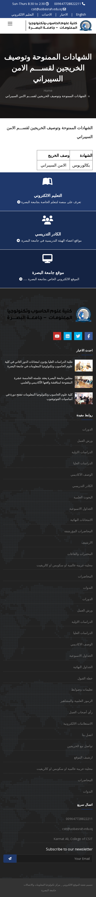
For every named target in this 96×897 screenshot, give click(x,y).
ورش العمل (85, 440)
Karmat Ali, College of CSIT (73, 839)
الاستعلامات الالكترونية (78, 723)
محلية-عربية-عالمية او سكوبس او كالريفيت (65, 565)
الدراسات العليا (83, 463)
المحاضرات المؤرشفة (78, 531)
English (81, 14)
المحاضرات (85, 576)
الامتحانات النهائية (81, 520)
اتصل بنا (87, 735)
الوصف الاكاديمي (82, 474)
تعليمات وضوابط (82, 689)
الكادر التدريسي (82, 486)
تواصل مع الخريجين (80, 746)
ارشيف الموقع (83, 757)
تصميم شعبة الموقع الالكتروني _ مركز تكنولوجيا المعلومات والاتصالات (58, 884)
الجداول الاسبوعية (81, 508)
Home (48, 90)
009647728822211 (67, 4)
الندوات (88, 587)
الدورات (87, 429)
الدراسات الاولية (82, 452)
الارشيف (87, 542)
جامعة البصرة (48, 890)
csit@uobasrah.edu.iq (46, 9)
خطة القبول (85, 678)
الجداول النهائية (83, 667)
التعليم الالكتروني (22, 14)
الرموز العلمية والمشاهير (77, 701)
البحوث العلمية (83, 497)
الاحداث (47, 14)
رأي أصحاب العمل (81, 712)
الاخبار (64, 14)
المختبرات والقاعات (80, 554)
